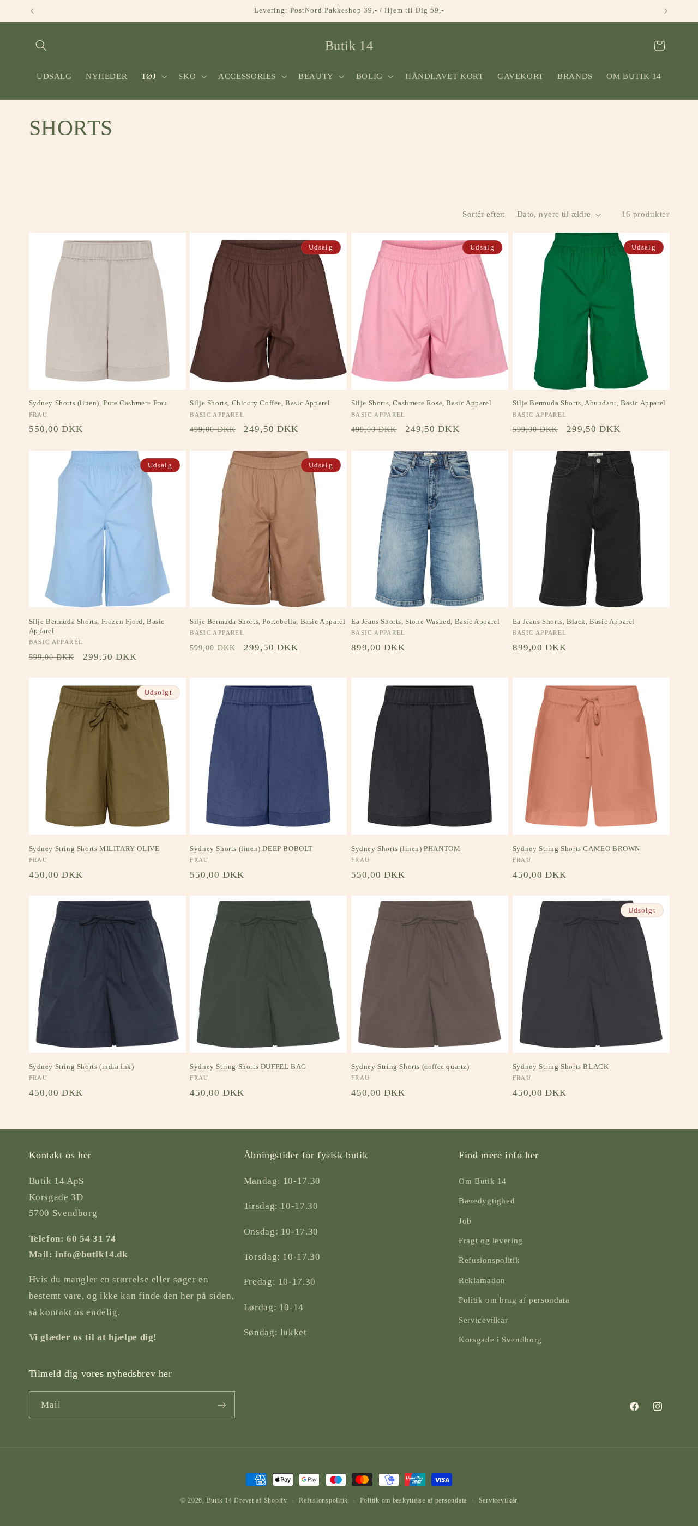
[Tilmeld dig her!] (221, 1404)
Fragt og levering (491, 1240)
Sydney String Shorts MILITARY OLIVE (94, 848)
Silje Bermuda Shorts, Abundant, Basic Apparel (589, 403)
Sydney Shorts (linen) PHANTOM (405, 848)
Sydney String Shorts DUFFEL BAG (248, 1066)
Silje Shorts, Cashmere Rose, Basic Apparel (421, 403)
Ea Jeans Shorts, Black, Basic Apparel (574, 621)
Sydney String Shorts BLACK (561, 1066)
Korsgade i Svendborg (500, 1339)
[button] (41, 45)
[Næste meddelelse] (666, 11)
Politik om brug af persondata (514, 1300)
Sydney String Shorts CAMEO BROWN (576, 848)
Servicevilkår (483, 1320)
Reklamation (482, 1280)
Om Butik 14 (483, 1181)
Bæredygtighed (487, 1201)
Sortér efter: (483, 214)
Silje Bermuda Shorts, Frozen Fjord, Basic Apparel (97, 626)
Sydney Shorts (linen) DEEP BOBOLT (251, 848)
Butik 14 (219, 1500)
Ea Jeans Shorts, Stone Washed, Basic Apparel (425, 621)
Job (465, 1221)
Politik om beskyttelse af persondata (413, 1500)
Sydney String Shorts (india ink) (81, 1066)
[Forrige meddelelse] (32, 11)
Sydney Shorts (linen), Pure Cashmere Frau (98, 403)
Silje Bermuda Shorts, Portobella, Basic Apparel (267, 621)
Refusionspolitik (489, 1260)
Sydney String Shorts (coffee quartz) (410, 1066)
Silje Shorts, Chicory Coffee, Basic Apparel (260, 403)
